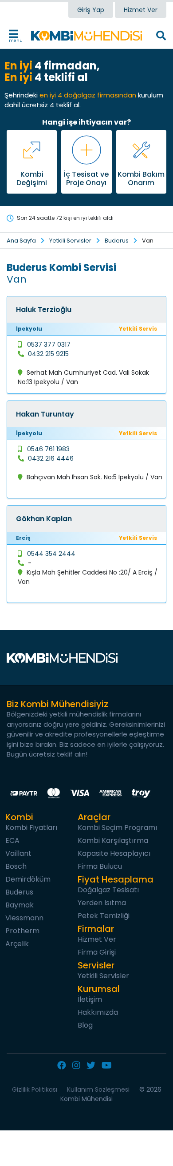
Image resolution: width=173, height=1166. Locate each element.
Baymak (19, 905)
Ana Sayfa (21, 240)
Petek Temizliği (104, 916)
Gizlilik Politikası (34, 1089)
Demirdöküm (28, 879)
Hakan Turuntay (45, 414)
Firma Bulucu (100, 866)
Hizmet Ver (140, 9)
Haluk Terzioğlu (43, 309)
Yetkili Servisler (70, 240)
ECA (12, 840)
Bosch (16, 866)
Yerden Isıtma (102, 903)
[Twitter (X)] (93, 1066)
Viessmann (24, 918)
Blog (85, 1025)
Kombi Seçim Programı (117, 827)
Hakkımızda (98, 1012)
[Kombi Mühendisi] (86, 35)
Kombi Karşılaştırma (113, 840)
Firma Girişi (97, 952)
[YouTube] (109, 1066)
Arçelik (17, 944)
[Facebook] (64, 1066)
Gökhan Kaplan (44, 519)
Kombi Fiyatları (31, 827)
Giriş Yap (90, 9)
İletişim (90, 999)
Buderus (117, 240)
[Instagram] (78, 1066)
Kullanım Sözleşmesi (98, 1089)
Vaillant (18, 853)
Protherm (22, 931)
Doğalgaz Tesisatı (108, 890)
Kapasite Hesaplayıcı (114, 853)
